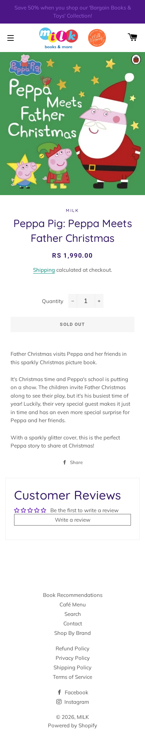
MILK (83, 717)
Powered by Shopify (72, 725)
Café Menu (72, 604)
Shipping (44, 269)
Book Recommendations (72, 595)
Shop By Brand (72, 633)
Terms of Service (72, 677)
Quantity (52, 301)
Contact (72, 623)
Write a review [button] (72, 519)
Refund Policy (72, 648)
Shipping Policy (72, 667)
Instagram (76, 701)
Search (72, 614)
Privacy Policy (73, 658)
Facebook (75, 692)
